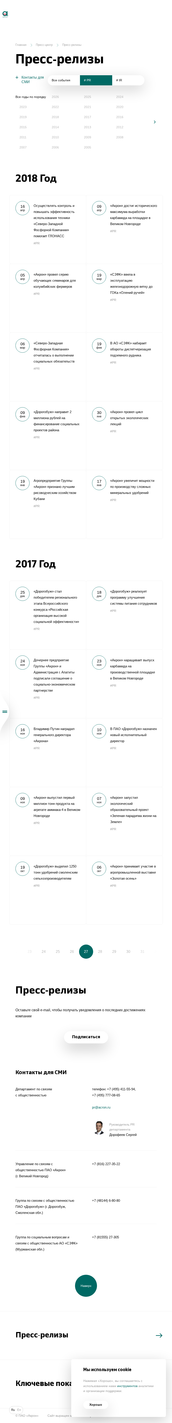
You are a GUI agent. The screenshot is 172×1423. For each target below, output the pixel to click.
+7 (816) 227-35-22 (106, 1164)
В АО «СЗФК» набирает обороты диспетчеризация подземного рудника (124, 366)
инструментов (127, 1386)
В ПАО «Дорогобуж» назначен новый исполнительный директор (124, 752)
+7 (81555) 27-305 (105, 1237)
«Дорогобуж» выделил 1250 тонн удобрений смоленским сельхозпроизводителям (47, 890)
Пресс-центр (44, 44)
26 (72, 951)
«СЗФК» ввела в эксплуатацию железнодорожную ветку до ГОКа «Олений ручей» (124, 298)
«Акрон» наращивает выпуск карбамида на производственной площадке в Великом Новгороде (124, 683)
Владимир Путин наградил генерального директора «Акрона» (47, 752)
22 (15, 951)
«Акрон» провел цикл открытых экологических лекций (124, 435)
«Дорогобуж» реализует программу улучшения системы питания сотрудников (124, 615)
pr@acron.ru (101, 1107)
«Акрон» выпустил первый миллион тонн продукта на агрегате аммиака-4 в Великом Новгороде (47, 821)
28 (100, 951)
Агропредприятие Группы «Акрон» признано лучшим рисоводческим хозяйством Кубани (47, 504)
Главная (20, 44)
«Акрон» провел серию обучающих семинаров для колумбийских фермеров (47, 298)
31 (142, 951)
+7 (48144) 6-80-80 (106, 1200)
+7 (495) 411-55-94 (121, 1089)
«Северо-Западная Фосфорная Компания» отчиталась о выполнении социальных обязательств (47, 366)
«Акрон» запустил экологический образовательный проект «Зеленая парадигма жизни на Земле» (124, 821)
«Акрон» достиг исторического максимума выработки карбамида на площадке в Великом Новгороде (124, 229)
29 (114, 951)
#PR (37, 243)
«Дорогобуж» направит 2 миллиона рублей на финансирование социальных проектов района (47, 435)
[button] (151, 122)
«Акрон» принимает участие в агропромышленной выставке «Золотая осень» (124, 890)
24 (44, 951)
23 (30, 951)
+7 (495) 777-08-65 (106, 1095)
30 (128, 951)
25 (58, 951)
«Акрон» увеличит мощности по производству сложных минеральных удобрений (124, 504)
